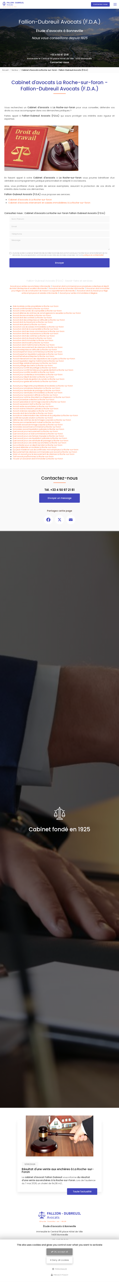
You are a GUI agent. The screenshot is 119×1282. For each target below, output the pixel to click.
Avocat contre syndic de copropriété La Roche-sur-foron (37, 310)
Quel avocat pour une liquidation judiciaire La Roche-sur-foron (40, 438)
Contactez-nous (100, 4)
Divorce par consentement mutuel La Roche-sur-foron (36, 422)
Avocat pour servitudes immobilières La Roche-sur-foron (37, 392)
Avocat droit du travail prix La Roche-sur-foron (33, 322)
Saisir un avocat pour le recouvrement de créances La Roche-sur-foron (43, 454)
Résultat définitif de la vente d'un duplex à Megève (57, 1169)
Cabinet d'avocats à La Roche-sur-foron (30, 199)
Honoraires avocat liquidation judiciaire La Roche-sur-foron (38, 429)
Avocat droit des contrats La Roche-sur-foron (32, 317)
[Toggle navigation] (115, 4)
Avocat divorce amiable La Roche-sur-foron (32, 315)
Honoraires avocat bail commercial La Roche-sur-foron (37, 427)
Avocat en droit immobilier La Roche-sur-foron (33, 340)
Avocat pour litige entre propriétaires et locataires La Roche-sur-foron (43, 386)
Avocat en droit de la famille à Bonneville (66, 288)
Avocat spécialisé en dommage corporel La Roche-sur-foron (39, 402)
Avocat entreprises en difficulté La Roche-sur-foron (35, 349)
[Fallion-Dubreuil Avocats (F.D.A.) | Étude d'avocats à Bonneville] (13, 4)
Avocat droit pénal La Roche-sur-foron (29, 324)
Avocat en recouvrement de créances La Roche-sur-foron (38, 347)
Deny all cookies (60, 1260)
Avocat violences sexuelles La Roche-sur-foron (33, 411)
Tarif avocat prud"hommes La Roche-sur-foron (33, 456)
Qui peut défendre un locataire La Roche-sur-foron (34, 447)
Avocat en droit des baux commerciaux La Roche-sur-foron (38, 331)
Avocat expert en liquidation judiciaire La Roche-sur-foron (38, 354)
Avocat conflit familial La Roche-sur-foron (31, 308)
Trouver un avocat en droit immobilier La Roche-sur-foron (38, 458)
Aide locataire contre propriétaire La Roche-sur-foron (35, 306)
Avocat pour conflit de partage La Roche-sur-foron (35, 367)
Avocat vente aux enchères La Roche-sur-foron (33, 406)
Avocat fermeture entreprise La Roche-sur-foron (33, 356)
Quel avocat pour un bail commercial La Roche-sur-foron (38, 433)
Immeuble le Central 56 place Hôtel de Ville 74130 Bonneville (59, 58)
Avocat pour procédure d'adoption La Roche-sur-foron (36, 388)
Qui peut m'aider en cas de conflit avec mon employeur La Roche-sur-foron (45, 449)
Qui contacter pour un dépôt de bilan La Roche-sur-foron (37, 445)
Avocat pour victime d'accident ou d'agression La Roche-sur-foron (41, 397)
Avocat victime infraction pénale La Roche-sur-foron (35, 408)
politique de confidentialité (93, 255)
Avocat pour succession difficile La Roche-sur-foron (35, 395)
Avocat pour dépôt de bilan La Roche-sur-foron (33, 377)
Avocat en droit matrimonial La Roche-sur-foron (34, 345)
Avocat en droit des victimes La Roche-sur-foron (34, 336)
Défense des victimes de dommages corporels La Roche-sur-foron (42, 420)
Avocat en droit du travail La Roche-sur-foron (32, 338)
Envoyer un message (59, 498)
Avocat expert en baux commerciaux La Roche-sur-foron (37, 352)
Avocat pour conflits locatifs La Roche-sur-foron (34, 372)
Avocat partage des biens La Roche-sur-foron (33, 365)
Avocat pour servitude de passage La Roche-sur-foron (36, 390)
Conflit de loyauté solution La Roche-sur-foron (33, 418)
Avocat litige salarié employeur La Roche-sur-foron (35, 363)
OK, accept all (60, 1251)
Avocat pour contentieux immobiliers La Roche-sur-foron (38, 374)
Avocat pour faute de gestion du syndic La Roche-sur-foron (38, 379)
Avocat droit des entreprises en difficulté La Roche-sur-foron (39, 320)
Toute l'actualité (82, 1191)
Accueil (5, 70)
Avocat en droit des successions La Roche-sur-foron (35, 333)
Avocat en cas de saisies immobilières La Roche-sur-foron (38, 327)
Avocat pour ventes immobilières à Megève (78, 293)
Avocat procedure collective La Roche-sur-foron (33, 399)
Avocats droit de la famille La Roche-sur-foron (33, 413)
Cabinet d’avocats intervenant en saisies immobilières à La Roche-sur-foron (49, 202)
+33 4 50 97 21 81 (59, 54)
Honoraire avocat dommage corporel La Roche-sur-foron (38, 424)
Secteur (14, 70)
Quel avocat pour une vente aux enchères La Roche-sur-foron (39, 442)
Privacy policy (60, 1275)
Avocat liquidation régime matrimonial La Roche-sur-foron (38, 361)
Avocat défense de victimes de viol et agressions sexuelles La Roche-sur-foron (47, 313)
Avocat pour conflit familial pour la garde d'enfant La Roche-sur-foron (43, 370)
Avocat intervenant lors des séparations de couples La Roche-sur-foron (44, 358)
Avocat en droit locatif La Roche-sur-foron (31, 342)
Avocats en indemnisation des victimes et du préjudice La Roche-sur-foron (45, 415)
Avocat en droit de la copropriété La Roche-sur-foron (35, 329)
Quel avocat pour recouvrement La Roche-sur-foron (35, 431)
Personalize (61, 1269)
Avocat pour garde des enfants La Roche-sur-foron (35, 381)
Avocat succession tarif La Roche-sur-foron (32, 404)
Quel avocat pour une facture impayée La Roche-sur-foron (38, 436)
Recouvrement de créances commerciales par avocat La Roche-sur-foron (45, 452)
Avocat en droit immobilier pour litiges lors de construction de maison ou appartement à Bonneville (60, 289)
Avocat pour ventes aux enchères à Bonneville (30, 286)
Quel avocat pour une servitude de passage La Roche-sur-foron (40, 440)
